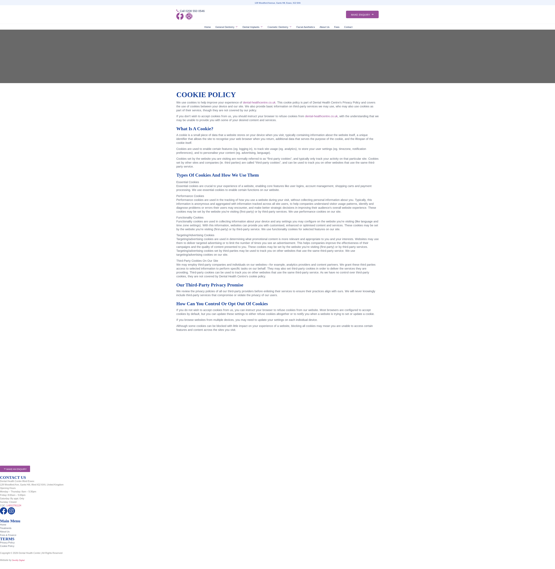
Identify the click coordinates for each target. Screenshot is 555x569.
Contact (348, 27)
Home (207, 27)
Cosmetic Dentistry (278, 27)
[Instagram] (189, 16)
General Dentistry (224, 27)
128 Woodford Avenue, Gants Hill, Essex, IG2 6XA (277, 3)
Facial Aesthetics (305, 27)
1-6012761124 (13, 505)
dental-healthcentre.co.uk (259, 102)
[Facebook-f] (180, 16)
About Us (325, 27)
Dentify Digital (18, 560)
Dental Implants (251, 27)
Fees (337, 27)
